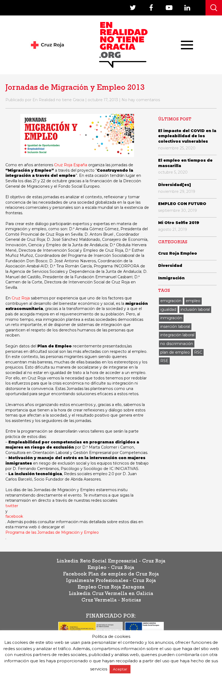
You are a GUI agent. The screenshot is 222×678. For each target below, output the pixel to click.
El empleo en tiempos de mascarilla (185, 163)
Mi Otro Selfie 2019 (178, 222)
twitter (11, 505)
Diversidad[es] (174, 184)
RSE (164, 360)
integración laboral (177, 334)
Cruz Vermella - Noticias (111, 600)
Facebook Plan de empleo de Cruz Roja (111, 574)
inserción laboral (175, 326)
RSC (198, 352)
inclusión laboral (195, 309)
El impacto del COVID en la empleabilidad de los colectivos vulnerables (187, 136)
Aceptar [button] (120, 669)
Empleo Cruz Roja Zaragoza (111, 587)
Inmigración (171, 278)
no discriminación (176, 343)
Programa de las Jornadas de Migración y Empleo (52, 532)
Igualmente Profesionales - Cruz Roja (111, 581)
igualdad (168, 309)
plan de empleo (175, 352)
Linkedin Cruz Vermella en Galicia (111, 594)
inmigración (171, 317)
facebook (14, 516)
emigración (170, 300)
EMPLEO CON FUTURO (182, 203)
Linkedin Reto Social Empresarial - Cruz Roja (111, 561)
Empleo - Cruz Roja (111, 568)
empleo (193, 300)
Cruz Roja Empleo (177, 253)
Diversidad (170, 265)
